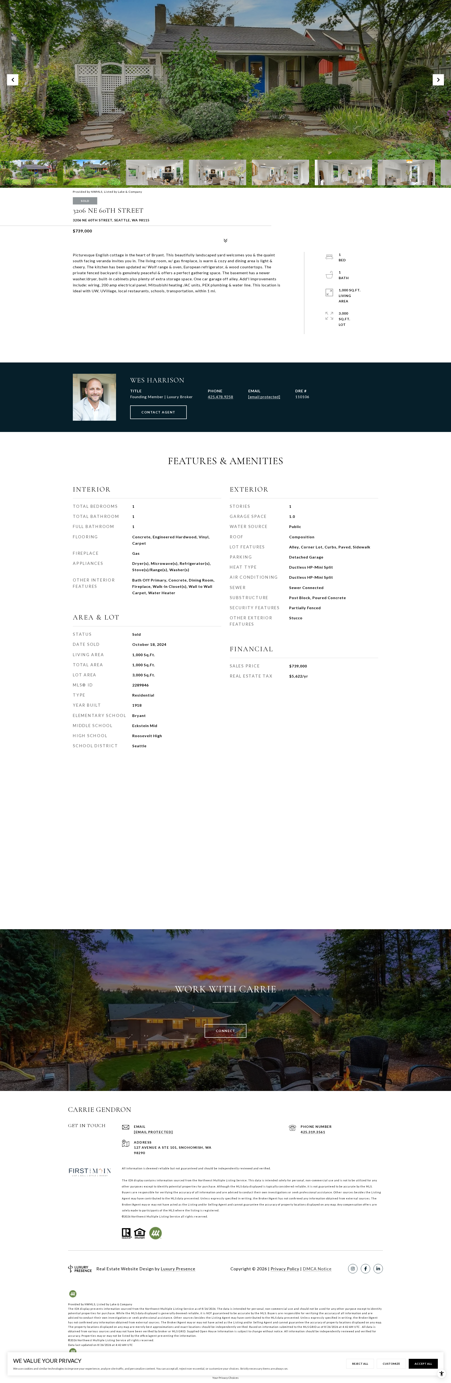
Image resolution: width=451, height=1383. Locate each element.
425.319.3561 (313, 1132)
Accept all (423, 1363)
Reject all (360, 1363)
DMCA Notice (317, 1268)
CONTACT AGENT (158, 412)
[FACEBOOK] (365, 1268)
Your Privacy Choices (225, 1377)
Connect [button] (225, 1031)
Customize (391, 1363)
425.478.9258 (220, 396)
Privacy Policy (285, 1268)
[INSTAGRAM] (353, 1268)
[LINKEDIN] (378, 1268)
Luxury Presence (178, 1268)
